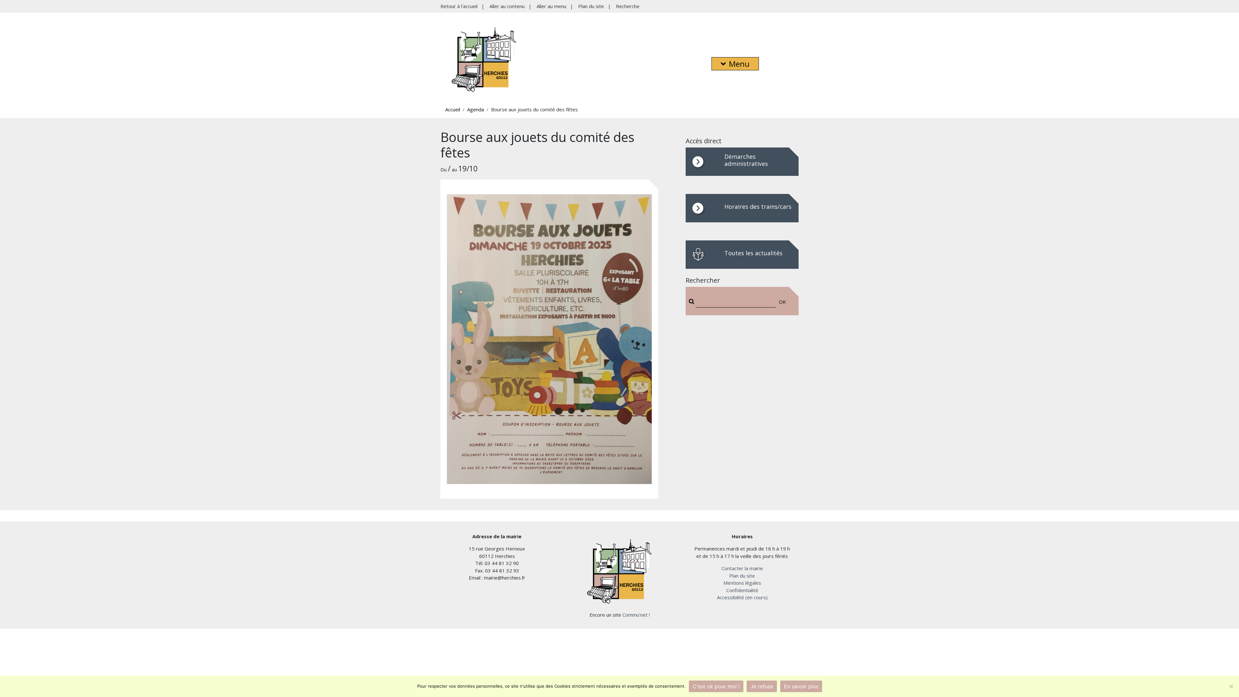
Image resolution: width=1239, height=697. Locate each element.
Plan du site (591, 6)
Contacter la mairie (742, 568)
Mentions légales (742, 583)
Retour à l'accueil (459, 6)
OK (782, 301)
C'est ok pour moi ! (716, 686)
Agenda (475, 109)
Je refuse (761, 686)
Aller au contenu (507, 6)
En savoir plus (801, 686)
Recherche (628, 6)
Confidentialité (742, 590)
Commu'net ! (636, 614)
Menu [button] (739, 63)
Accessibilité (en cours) (742, 597)
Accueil (452, 109)
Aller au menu (551, 6)
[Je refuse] (1231, 686)
